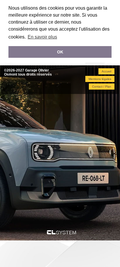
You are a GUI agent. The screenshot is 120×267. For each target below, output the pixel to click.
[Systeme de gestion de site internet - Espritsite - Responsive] (61, 232)
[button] (106, 71)
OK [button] (60, 52)
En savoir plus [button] (42, 36)
